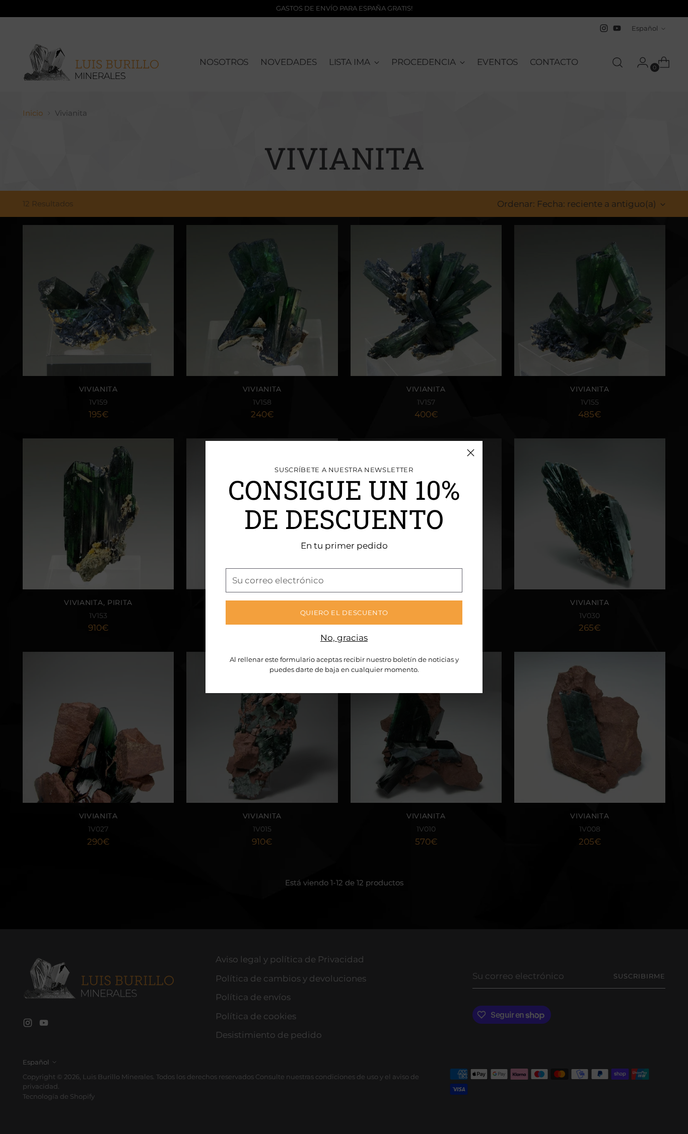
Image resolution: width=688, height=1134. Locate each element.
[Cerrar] (470, 453)
